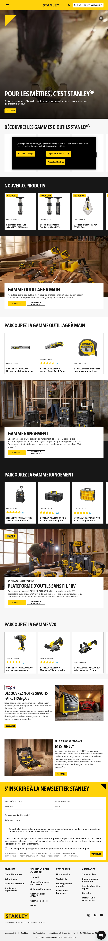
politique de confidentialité (59, 853)
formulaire (73, 856)
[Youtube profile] (101, 915)
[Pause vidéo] (101, 18)
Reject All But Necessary (58, 154)
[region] (54, 214)
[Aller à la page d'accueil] (51, 5)
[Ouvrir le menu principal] (7, 5)
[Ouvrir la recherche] (69, 5)
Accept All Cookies (56, 162)
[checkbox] (6, 830)
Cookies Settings (25, 154)
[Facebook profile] (95, 915)
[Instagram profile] (89, 915)
